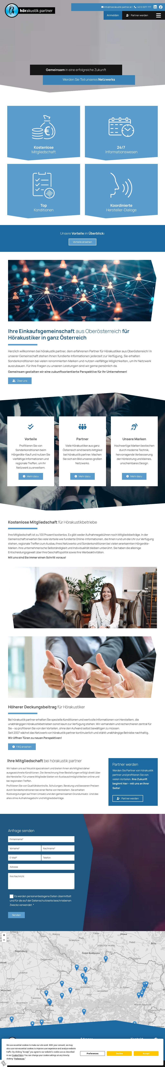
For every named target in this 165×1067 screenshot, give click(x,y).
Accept (146, 1053)
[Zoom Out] (4, 940)
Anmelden (113, 15)
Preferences (92, 1053)
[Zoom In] (4, 935)
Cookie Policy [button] (17, 1055)
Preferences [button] (19, 1059)
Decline (119, 1053)
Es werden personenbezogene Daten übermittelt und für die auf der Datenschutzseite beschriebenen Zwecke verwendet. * (40, 900)
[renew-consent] (3, 1063)
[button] (158, 16)
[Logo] (36, 10)
